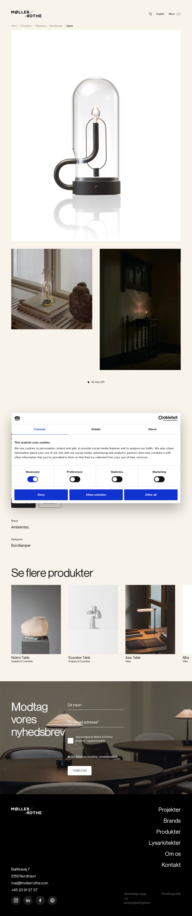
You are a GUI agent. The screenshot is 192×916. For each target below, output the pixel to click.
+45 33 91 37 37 (24, 890)
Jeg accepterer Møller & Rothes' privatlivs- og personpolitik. (94, 740)
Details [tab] (96, 429)
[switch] (75, 479)
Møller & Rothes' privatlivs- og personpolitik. (93, 756)
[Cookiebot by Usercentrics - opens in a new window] (161, 418)
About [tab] (152, 429)
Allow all (151, 494)
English (160, 13)
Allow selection (96, 494)
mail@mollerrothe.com (29, 883)
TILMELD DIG (79, 770)
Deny (41, 494)
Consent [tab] (39, 429)
